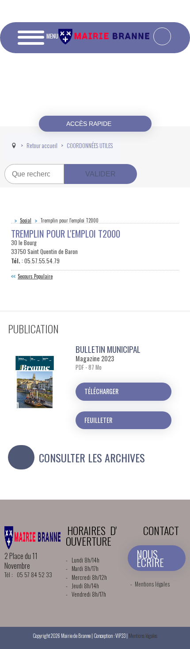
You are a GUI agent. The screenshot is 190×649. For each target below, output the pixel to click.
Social (25, 220)
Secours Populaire (35, 276)
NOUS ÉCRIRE (150, 558)
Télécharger (101, 391)
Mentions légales (152, 584)
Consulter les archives (92, 457)
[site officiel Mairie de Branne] (105, 42)
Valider (100, 174)
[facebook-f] (162, 36)
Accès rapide (89, 123)
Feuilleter (98, 420)
